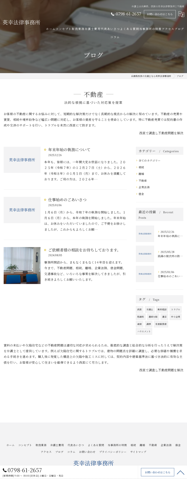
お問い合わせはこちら (160, 14)
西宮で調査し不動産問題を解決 (161, 133)
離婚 (141, 174)
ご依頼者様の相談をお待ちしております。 (84, 250)
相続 (141, 167)
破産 (139, 323)
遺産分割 (153, 316)
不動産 (143, 180)
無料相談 (162, 309)
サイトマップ (138, 452)
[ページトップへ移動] (180, 472)
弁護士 (149, 309)
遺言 (164, 316)
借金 (141, 194)
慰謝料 (140, 316)
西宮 (139, 309)
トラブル (175, 309)
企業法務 (144, 187)
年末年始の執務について (69, 149)
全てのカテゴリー (150, 160)
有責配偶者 (161, 323)
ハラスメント (144, 331)
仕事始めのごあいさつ (67, 199)
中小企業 (175, 316)
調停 (148, 323)
